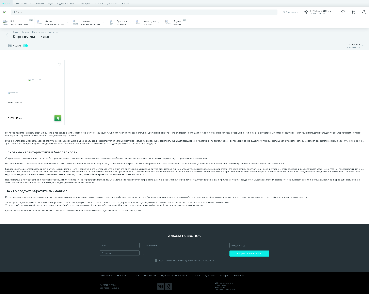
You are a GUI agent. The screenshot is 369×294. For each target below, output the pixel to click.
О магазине (21, 3)
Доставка (112, 3)
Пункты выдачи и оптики (61, 3)
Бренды (40, 3)
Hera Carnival (15, 102)
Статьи (135, 275)
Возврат (224, 275)
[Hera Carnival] (34, 80)
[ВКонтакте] (160, 286)
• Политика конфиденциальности (225, 289)
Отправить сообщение (249, 253)
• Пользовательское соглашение (224, 284)
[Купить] (57, 118)
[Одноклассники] (168, 286)
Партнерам (85, 3)
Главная (6, 3)
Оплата (99, 3)
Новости (122, 275)
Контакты (127, 3)
